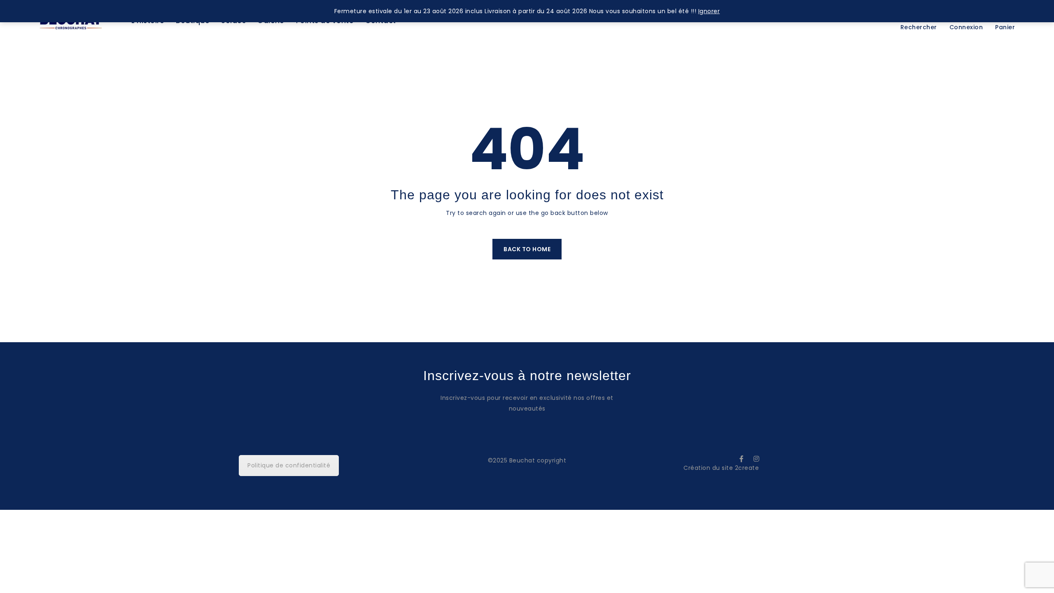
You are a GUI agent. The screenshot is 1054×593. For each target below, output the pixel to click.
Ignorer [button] (709, 11)
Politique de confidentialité (288, 465)
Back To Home (527, 249)
